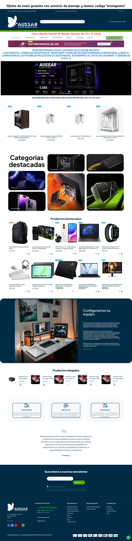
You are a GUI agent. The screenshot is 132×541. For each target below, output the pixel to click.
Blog (68, 519)
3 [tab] (67, 147)
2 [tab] (66, 147)
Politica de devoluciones (93, 506)
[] (20, 384)
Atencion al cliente (111, 511)
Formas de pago (91, 509)
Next (122, 125)
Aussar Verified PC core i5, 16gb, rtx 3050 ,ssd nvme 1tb (22, 136)
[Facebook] (8, 525)
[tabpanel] (22, 125)
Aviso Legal (70, 513)
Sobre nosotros (71, 521)
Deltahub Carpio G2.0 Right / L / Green (70, 378)
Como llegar (10, 520)
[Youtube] (15, 525)
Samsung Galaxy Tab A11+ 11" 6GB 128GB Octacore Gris (42, 285)
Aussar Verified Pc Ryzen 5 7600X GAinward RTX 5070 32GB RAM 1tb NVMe (80, 136)
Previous (9, 125)
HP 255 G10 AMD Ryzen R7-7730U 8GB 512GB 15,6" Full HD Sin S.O (89, 247)
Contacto (69, 517)
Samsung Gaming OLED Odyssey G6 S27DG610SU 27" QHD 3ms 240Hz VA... (112, 286)
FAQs (107, 513)
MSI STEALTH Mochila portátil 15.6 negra (19, 247)
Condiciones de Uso (72, 506)
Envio (68, 515)
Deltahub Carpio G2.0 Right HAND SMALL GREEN (118, 378)
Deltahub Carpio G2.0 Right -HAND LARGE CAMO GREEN (47, 378)
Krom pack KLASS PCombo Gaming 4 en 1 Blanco (17, 285)
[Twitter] (12, 525)
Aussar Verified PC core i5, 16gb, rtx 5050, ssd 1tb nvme (51, 136)
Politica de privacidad (73, 511)
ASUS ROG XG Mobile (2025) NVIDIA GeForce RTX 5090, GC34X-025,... (64, 286)
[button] (120, 11)
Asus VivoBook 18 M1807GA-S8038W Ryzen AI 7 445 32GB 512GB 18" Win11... (88, 286)
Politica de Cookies (72, 509)
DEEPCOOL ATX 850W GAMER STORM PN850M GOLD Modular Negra (23, 378)
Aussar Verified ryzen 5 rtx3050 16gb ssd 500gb (110, 136)
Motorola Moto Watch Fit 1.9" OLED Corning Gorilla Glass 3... (111, 247)
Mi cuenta (109, 506)
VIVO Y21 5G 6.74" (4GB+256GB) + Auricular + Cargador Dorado (66, 247)
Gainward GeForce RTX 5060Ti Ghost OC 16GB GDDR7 (41, 247)
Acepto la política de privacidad (57, 486)
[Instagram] (19, 525)
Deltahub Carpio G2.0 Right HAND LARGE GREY (94, 378)
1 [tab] (64, 147)
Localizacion (109, 509)
